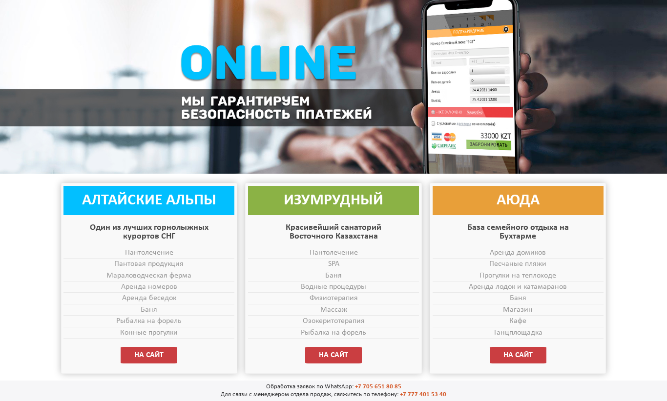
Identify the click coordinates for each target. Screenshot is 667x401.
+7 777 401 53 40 (423, 394)
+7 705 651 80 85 (378, 386)
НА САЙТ (149, 355)
